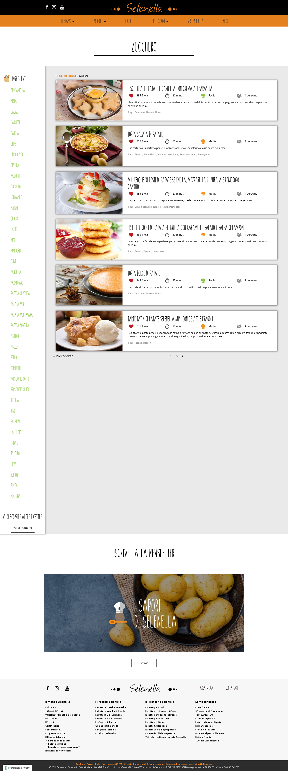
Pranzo (138, 343)
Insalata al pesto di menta (209, 733)
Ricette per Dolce (155, 722)
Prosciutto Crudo (20, 390)
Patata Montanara (22, 315)
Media (212, 141)
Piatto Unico (150, 154)
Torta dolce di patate (144, 274)
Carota (15, 134)
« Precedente (63, 356)
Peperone (15, 336)
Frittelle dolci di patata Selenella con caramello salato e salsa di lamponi (186, 228)
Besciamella (18, 91)
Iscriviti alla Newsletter (58, 750)
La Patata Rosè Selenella (108, 718)
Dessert (150, 112)
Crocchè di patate (205, 718)
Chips (13, 144)
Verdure (162, 154)
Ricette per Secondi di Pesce (161, 714)
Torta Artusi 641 (204, 714)
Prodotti (98, 21)
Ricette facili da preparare (160, 733)
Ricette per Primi (154, 707)
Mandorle (16, 251)
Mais (13, 240)
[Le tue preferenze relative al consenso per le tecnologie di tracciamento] (17, 768)
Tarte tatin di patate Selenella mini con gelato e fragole (171, 319)
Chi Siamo (50, 707)
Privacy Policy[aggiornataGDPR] (104, 763)
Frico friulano (202, 707)
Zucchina (15, 496)
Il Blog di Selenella (55, 736)
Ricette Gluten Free (156, 725)
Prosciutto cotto (20, 379)
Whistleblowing (203, 763)
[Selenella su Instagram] (54, 7)
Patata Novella (20, 326)
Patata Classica (20, 294)
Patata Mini (17, 304)
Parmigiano (17, 283)
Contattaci (232, 688)
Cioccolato (17, 155)
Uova (13, 464)
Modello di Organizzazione (149, 763)
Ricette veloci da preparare (160, 729)
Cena (137, 207)
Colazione (140, 112)
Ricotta (15, 401)
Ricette (129, 21)
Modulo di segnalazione (179, 763)
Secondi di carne (150, 207)
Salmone (15, 422)
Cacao (14, 112)
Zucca (14, 486)
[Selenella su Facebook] (47, 7)
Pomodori (15, 368)
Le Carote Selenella (105, 722)
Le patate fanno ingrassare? (64, 746)
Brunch (138, 154)
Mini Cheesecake (204, 725)
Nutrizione (159, 21)
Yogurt (14, 475)
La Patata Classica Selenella (110, 707)
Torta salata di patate (145, 135)
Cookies (80, 763)
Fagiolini (15, 176)
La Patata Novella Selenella (110, 711)
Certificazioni (52, 725)
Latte (14, 230)
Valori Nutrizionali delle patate (62, 714)
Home (59, 75)
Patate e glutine (57, 743)
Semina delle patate (59, 740)
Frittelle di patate (205, 729)
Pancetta (16, 272)
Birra (14, 101)
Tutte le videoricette (207, 740)
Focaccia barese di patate (209, 722)
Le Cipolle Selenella (105, 729)
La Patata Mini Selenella (108, 714)
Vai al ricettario (23, 528)
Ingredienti (19, 79)
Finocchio (15, 187)
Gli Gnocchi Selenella (106, 725)
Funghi (14, 208)
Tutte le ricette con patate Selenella (165, 736)
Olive (13, 262)
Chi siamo (65, 21)
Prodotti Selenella (105, 733)
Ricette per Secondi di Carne (161, 711)
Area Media (206, 688)
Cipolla (15, 166)
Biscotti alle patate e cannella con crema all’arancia (170, 89)
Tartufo (15, 454)
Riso (13, 411)
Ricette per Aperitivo (157, 718)
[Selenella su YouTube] (62, 7)
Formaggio (16, 198)
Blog (225, 21)
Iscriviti (144, 663)
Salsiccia (16, 433)
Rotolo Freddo (203, 736)
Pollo (14, 358)
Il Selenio (50, 722)
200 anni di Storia (54, 711)
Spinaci (14, 443)
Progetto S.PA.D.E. (55, 733)
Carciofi (15, 123)
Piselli (14, 347)
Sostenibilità (195, 21)
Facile (211, 95)
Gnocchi (15, 219)
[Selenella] (144, 7)
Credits (128, 763)
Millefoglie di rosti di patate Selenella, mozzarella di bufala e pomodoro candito (183, 184)
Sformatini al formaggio (209, 711)
